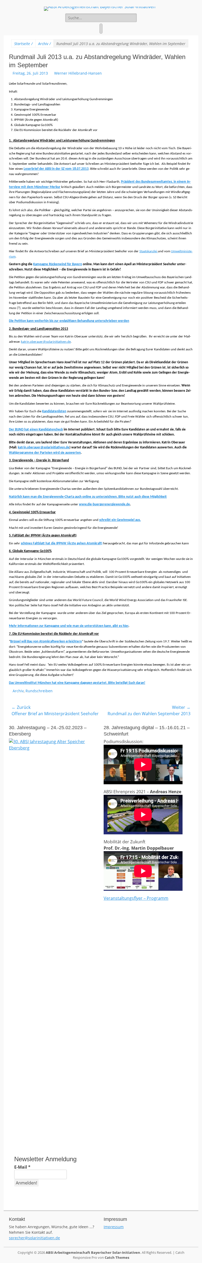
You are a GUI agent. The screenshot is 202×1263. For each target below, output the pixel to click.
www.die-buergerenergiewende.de (104, 504)
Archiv (44, 43)
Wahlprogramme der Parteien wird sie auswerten (45, 452)
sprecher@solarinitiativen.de (34, 1237)
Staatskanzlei (148, 251)
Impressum (114, 1226)
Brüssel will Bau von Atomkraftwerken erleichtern (46, 641)
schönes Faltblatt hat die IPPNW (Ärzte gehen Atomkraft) (61, 543)
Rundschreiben (39, 690)
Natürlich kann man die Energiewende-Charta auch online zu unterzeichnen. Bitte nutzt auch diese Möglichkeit (88, 497)
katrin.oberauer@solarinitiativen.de (46, 341)
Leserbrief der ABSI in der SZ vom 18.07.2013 (56, 169)
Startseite (23, 43)
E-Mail (22, 1167)
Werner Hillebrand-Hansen (78, 73)
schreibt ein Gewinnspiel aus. (120, 520)
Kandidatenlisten (54, 411)
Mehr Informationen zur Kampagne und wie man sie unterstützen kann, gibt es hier (68, 626)
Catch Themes (117, 1257)
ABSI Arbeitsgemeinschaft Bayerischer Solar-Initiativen (93, 1252)
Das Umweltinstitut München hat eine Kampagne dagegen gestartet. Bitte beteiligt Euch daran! (77, 683)
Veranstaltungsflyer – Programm (136, 898)
